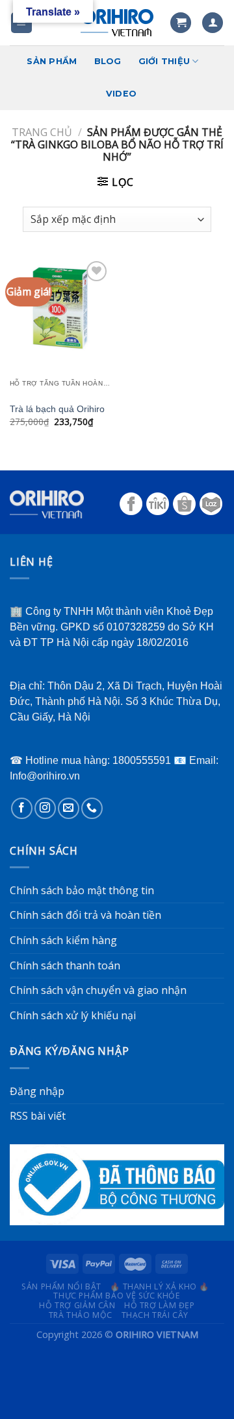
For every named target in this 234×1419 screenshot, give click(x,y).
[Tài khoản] (212, 23)
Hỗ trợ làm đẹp (159, 1305)
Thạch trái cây (155, 1315)
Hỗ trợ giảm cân (77, 1305)
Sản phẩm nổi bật (61, 1286)
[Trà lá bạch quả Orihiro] (60, 308)
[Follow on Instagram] (45, 808)
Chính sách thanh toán (65, 965)
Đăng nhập (37, 1091)
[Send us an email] (68, 808)
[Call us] (92, 808)
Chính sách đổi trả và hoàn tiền (85, 915)
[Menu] (21, 23)
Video (121, 93)
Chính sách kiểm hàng (63, 940)
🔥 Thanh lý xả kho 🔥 (159, 1286)
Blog (108, 61)
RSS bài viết (38, 1116)
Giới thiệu (164, 61)
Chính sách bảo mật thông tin (82, 890)
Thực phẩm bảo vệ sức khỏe (116, 1295)
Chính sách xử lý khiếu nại (73, 1015)
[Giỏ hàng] (180, 23)
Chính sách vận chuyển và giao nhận (98, 990)
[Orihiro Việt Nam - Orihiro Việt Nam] (117, 22)
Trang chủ (42, 132)
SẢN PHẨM (52, 61)
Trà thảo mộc (80, 1315)
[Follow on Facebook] (21, 808)
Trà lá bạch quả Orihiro (57, 409)
